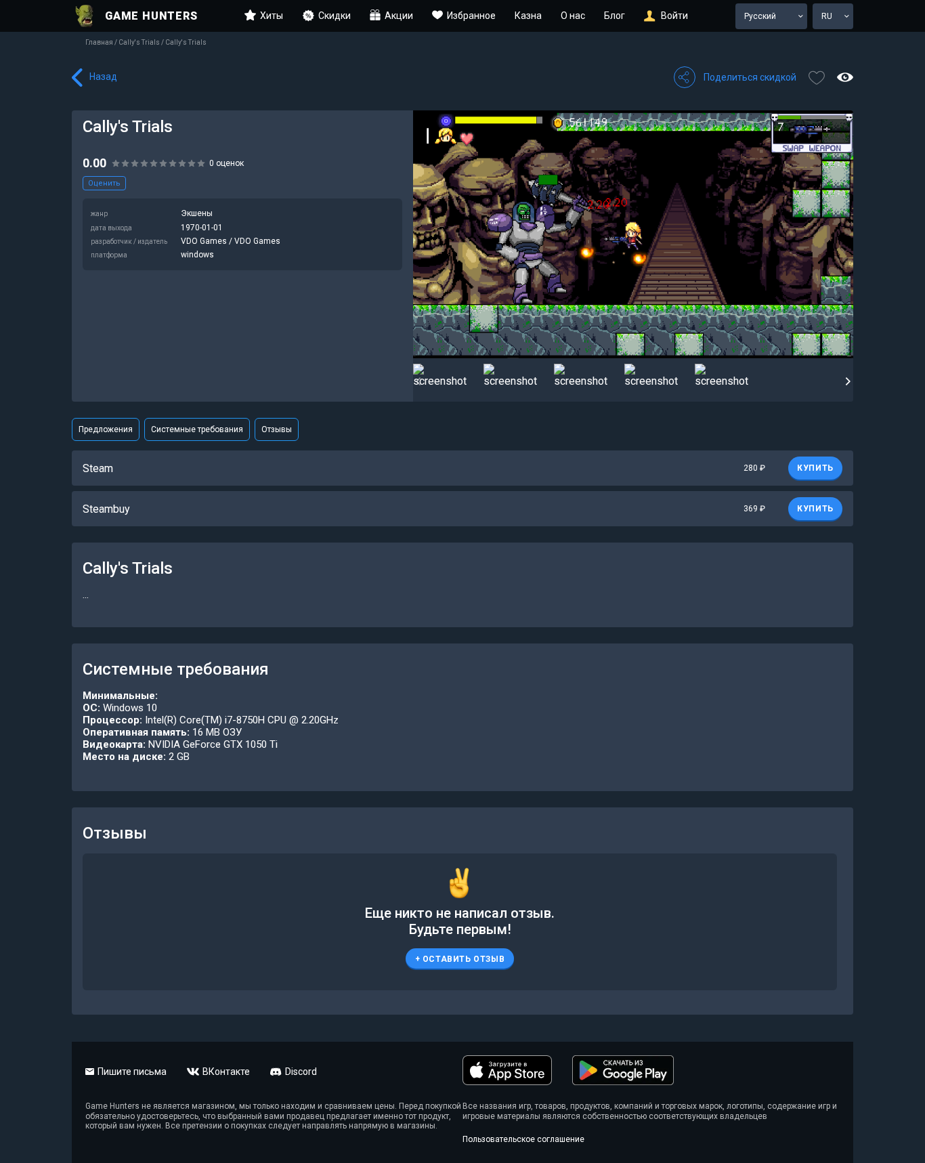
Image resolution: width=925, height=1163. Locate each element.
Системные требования (197, 429)
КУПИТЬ (815, 468)
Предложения (106, 429)
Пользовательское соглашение (523, 1139)
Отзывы (276, 429)
